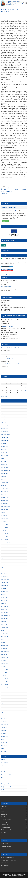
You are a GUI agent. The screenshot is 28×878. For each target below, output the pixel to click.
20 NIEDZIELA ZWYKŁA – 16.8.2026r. (10, 353)
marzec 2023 (4, 527)
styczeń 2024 (4, 497)
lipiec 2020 (4, 624)
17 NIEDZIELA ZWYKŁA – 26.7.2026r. (10, 369)
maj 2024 (3, 485)
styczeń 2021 (4, 606)
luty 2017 (3, 748)
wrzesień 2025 (4, 437)
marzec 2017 (4, 745)
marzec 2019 (4, 672)
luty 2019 (3, 675)
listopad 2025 (4, 431)
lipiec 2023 (4, 515)
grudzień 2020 (4, 609)
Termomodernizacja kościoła (9, 207)
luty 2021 (3, 603)
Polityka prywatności (6, 846)
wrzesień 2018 (4, 691)
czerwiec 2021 (4, 591)
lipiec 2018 (3, 697)
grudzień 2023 (4, 500)
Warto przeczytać (5, 783)
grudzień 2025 (4, 428)
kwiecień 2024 (4, 488)
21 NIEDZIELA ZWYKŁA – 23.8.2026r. (10, 347)
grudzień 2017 (4, 718)
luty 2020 (3, 639)
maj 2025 (3, 449)
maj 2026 (3, 413)
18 (25, 389)
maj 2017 (3, 739)
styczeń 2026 (4, 425)
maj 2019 (3, 666)
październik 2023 (5, 506)
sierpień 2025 (4, 440)
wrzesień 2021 (4, 582)
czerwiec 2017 (4, 736)
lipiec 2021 (3, 588)
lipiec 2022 (4, 552)
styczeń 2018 (4, 715)
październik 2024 (5, 470)
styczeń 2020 (4, 642)
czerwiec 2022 (4, 555)
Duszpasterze (4, 762)
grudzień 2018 (4, 681)
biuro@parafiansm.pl (6, 286)
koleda (2, 765)
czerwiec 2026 (4, 410)
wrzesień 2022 (4, 546)
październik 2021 (5, 579)
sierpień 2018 (4, 694)
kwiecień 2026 (4, 416)
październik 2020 (5, 615)
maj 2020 (3, 630)
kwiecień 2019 (4, 669)
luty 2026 (3, 422)
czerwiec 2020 (4, 627)
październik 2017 (5, 724)
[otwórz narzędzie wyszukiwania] (23, 3)
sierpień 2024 (4, 476)
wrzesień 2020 (4, 618)
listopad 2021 (4, 576)
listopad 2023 (4, 503)
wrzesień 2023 (4, 509)
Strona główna (4, 843)
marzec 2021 (4, 600)
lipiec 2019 (3, 660)
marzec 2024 (4, 491)
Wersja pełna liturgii (6, 787)
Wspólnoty (3, 790)
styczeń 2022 (4, 570)
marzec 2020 (4, 636)
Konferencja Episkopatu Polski (8, 860)
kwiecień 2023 (4, 524)
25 (25, 390)
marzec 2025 (4, 455)
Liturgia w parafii (5, 768)
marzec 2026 (4, 419)
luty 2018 (3, 712)
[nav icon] (26, 3)
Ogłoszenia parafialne (6, 774)
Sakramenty (4, 777)
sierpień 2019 (4, 657)
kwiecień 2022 (4, 561)
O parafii (3, 771)
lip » (6, 396)
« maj (2, 396)
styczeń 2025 (4, 461)
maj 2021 (3, 594)
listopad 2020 (4, 612)
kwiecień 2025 (4, 452)
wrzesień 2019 (4, 654)
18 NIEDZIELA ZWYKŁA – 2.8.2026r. (10, 363)
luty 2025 (3, 458)
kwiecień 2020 (4, 633)
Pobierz (3, 245)
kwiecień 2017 (4, 742)
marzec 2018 (4, 709)
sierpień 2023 (4, 512)
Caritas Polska (4, 862)
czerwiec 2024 (4, 482)
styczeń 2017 (4, 751)
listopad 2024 (4, 467)
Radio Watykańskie (5, 865)
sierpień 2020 (4, 621)
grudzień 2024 (4, 464)
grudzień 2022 (4, 536)
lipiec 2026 (4, 407)
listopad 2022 (4, 539)
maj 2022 (3, 558)
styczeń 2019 (4, 678)
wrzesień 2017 (4, 727)
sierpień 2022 (4, 549)
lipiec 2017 (3, 733)
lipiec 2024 (4, 479)
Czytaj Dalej (5, 221)
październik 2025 (5, 434)
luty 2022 (3, 567)
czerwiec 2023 (4, 518)
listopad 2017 (4, 721)
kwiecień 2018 (4, 706)
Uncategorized (4, 780)
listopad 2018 (4, 684)
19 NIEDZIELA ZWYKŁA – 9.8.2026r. (10, 358)
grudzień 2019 (4, 645)
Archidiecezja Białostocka (7, 857)
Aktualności (4, 759)
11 (25, 387)
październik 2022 (5, 543)
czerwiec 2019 (4, 663)
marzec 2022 (4, 564)
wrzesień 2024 (4, 473)
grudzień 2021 (4, 573)
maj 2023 (3, 521)
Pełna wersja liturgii (6, 274)
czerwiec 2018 (4, 700)
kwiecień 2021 (4, 597)
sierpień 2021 (4, 585)
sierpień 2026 (4, 404)
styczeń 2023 (4, 533)
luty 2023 (3, 530)
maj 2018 (3, 703)
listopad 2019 (4, 648)
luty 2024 (3, 494)
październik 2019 (5, 651)
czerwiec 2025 (4, 446)
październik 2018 (5, 688)
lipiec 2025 (4, 443)
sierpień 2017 (4, 730)
